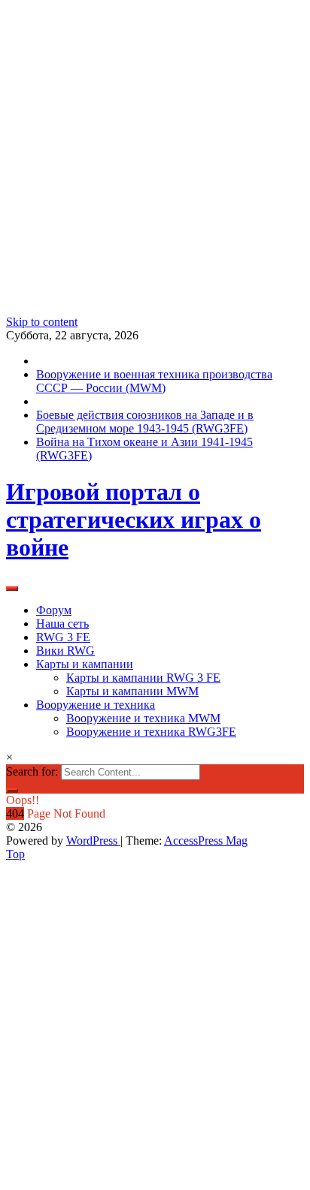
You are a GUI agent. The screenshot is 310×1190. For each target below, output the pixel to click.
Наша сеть (62, 623)
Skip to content (42, 321)
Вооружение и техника (95, 704)
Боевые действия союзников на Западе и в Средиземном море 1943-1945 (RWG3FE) (145, 421)
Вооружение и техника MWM (143, 718)
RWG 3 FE (63, 637)
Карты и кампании (84, 664)
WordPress (93, 840)
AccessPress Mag (206, 840)
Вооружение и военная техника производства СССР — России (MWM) (154, 381)
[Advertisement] (155, 160)
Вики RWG (65, 650)
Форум (53, 610)
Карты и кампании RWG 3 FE (143, 677)
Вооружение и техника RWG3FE (151, 731)
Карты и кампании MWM (132, 691)
